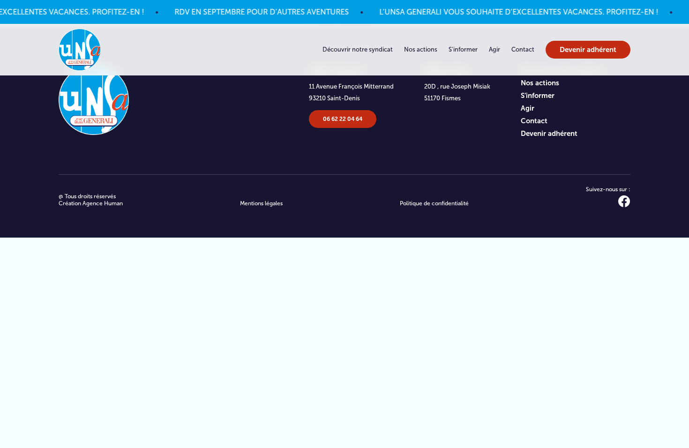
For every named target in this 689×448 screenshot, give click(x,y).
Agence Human (102, 203)
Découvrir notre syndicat (357, 49)
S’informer (463, 49)
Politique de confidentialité (434, 203)
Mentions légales (261, 203)
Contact (522, 49)
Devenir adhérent (588, 49)
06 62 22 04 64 (342, 119)
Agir (494, 49)
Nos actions (420, 49)
